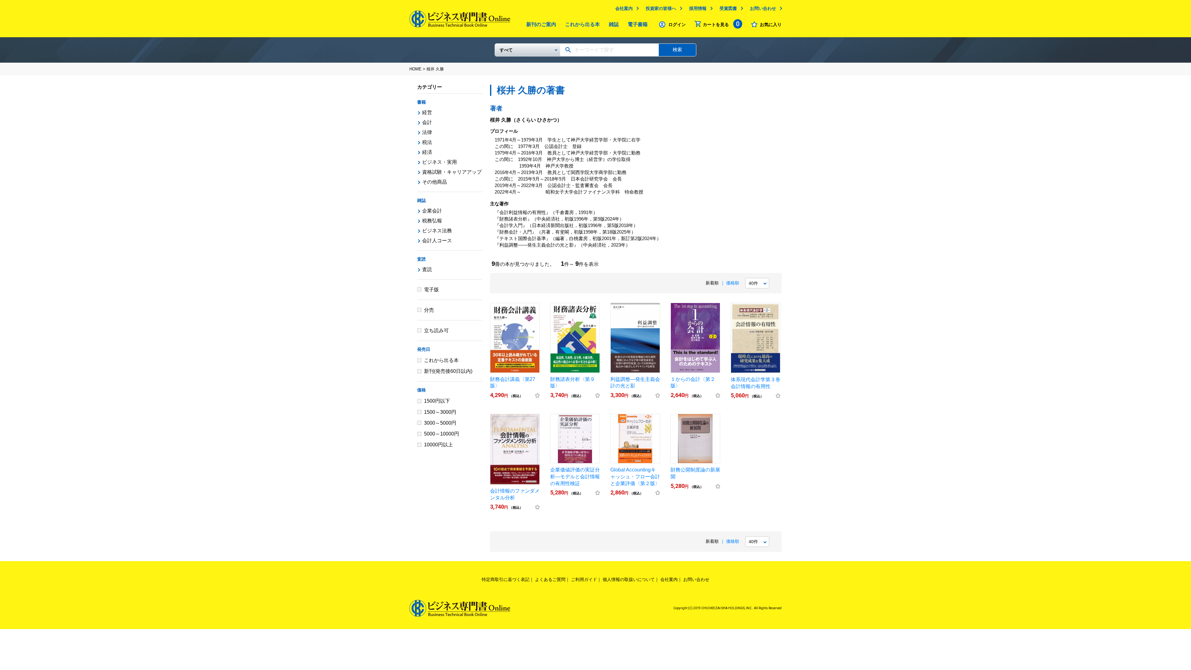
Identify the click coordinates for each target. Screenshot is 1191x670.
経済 (427, 152)
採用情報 (698, 8)
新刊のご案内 (541, 24)
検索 (677, 49)
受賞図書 (728, 8)
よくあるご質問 (550, 579)
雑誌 (614, 24)
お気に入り (771, 24)
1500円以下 (437, 401)
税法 (427, 142)
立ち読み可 (436, 330)
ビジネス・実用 (439, 162)
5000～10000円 (441, 433)
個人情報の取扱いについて (629, 579)
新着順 (712, 282)
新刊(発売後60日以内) (448, 371)
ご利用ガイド (584, 579)
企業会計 (432, 210)
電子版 (431, 289)
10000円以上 (438, 444)
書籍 (421, 102)
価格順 (732, 282)
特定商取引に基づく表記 (505, 579)
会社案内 (624, 8)
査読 (421, 259)
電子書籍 (638, 24)
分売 (429, 310)
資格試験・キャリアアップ (452, 172)
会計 (427, 122)
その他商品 (434, 182)
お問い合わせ (763, 8)
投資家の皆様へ (661, 8)
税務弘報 (432, 220)
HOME (415, 69)
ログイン (677, 24)
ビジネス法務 (437, 230)
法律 (427, 132)
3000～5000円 (440, 423)
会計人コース (437, 240)
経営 (427, 112)
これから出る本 (582, 24)
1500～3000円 (440, 412)
